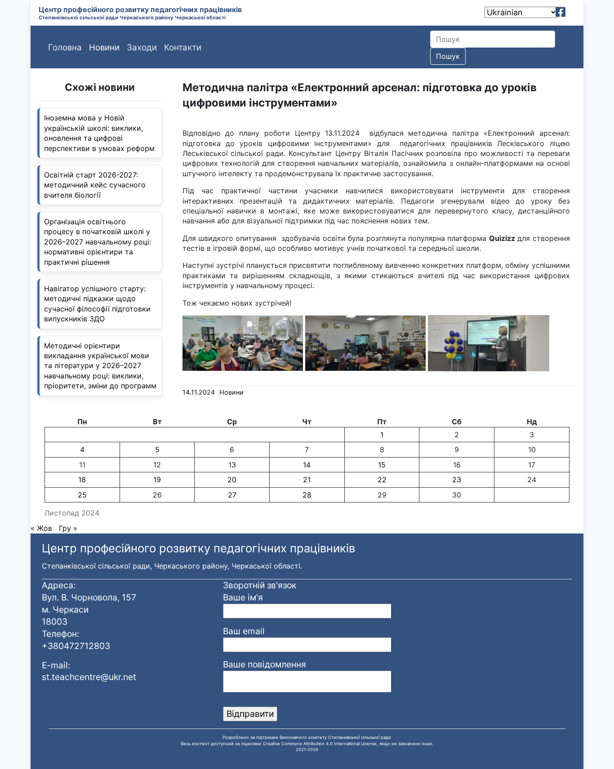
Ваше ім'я (243, 597)
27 (232, 494)
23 (456, 479)
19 (157, 479)
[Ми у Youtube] (573, 12)
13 (232, 464)
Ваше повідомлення (264, 664)
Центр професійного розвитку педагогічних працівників (140, 9)
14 (307, 464)
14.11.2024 (198, 392)
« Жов (41, 528)
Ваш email (244, 631)
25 (82, 494)
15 (382, 464)
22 (382, 479)
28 (307, 494)
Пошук (448, 56)
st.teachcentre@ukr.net (89, 676)
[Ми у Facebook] (560, 12)
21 (307, 479)
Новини (231, 392)
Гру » (68, 528)
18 (82, 479)
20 (231, 479)
